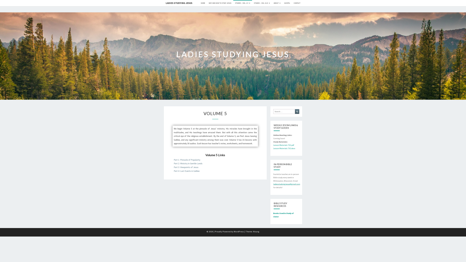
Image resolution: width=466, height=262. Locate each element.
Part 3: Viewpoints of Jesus (186, 167)
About (276, 3)
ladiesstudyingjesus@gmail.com (286, 184)
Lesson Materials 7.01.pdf (283, 145)
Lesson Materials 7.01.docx (284, 148)
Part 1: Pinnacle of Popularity (187, 159)
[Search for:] (286, 111)
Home (203, 3)
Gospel (287, 3)
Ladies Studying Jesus (179, 2)
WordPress (239, 231)
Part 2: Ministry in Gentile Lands (188, 163)
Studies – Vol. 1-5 (241, 3)
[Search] (297, 111)
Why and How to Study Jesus (220, 3)
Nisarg (256, 231)
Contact (297, 3)
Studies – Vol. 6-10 (261, 3)
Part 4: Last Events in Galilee (187, 171)
